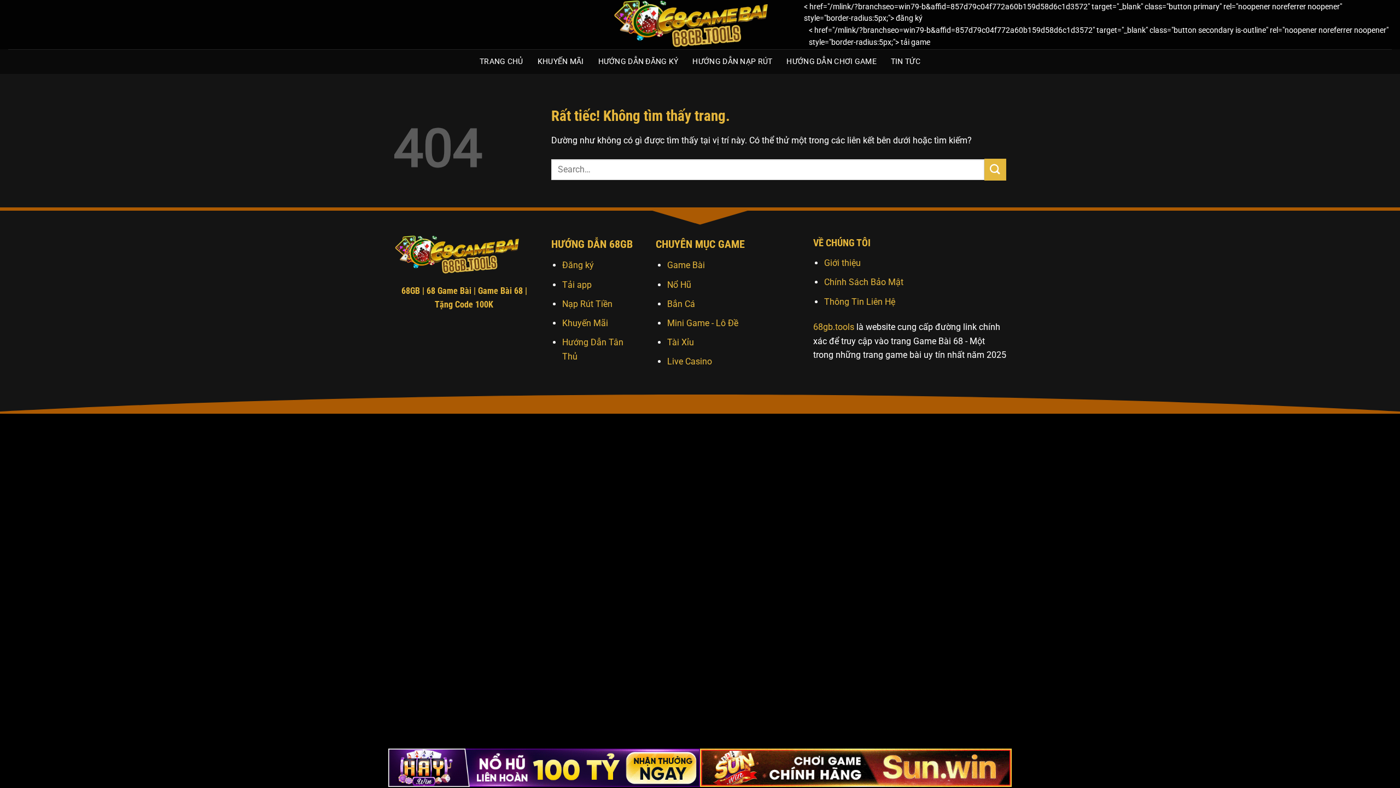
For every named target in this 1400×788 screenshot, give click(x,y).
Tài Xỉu (680, 342)
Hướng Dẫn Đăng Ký (638, 61)
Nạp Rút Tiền (587, 304)
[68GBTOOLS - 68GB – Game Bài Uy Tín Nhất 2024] (700, 24)
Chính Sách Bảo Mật (863, 282)
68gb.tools (833, 327)
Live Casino (689, 361)
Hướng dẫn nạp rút (732, 61)
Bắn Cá (681, 304)
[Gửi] (995, 169)
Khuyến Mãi (561, 61)
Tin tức (905, 61)
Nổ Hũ (679, 285)
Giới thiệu (842, 263)
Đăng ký (578, 265)
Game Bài (686, 265)
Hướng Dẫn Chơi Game (831, 61)
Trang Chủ (501, 61)
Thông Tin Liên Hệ (859, 302)
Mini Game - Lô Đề (702, 323)
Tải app (577, 285)
